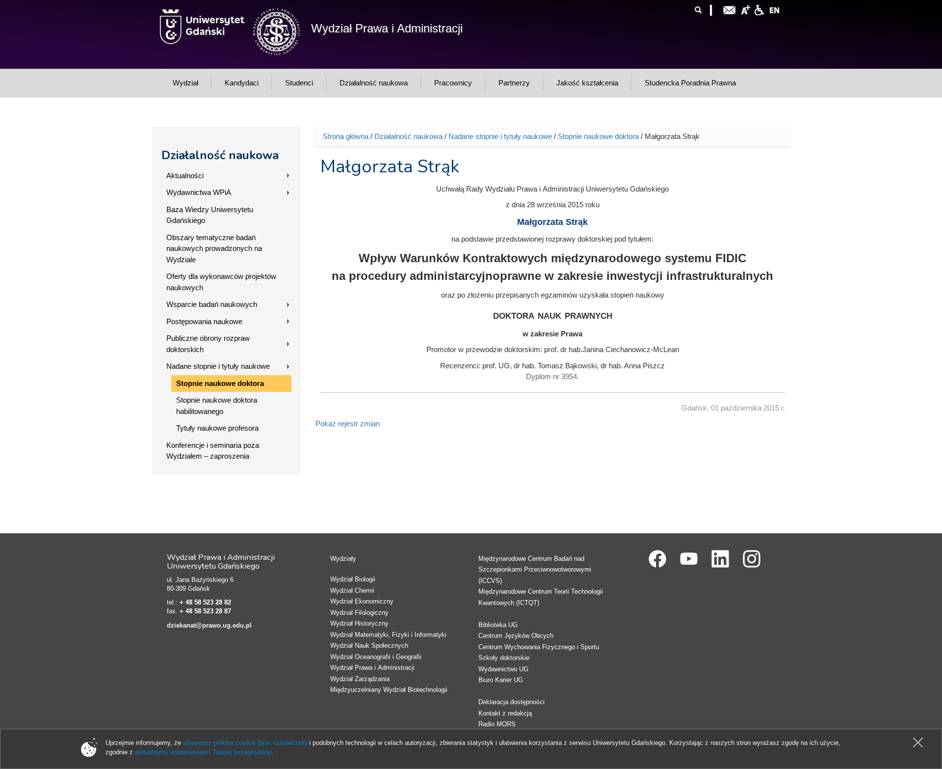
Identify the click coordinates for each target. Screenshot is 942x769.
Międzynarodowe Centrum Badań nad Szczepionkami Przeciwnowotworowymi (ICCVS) (534, 569)
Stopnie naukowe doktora (220, 383)
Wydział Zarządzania (360, 679)
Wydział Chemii (352, 590)
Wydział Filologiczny (359, 612)
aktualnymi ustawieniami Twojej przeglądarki (203, 752)
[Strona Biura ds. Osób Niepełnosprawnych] (759, 9)
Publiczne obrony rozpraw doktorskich (208, 344)
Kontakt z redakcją (505, 713)
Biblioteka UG (498, 625)
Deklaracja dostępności (511, 702)
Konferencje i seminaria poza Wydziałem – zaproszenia (212, 451)
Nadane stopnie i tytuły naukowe (218, 366)
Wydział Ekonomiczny (361, 601)
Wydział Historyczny (359, 623)
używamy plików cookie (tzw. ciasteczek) (245, 742)
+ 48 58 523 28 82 (205, 602)
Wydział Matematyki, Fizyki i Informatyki (388, 634)
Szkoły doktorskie (503, 657)
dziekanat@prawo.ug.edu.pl (209, 625)
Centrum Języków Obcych (515, 635)
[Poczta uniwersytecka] (729, 9)
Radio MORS (497, 724)
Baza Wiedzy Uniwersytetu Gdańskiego (209, 215)
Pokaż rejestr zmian (347, 423)
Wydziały (343, 558)
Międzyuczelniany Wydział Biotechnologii (388, 689)
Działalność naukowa (220, 155)
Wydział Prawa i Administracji (387, 28)
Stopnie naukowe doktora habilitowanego (216, 405)
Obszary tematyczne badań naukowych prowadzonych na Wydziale (214, 248)
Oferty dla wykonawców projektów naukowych (221, 282)
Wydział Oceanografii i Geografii (375, 656)
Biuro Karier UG (500, 680)
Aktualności (185, 175)
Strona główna (345, 136)
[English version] (775, 9)
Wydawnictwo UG (503, 669)
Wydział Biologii (352, 579)
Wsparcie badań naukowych (211, 304)
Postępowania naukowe (204, 321)
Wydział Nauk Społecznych (369, 645)
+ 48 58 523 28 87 (205, 611)
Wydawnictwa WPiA (198, 192)
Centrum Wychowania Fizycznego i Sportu (538, 647)
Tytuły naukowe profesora (217, 428)
